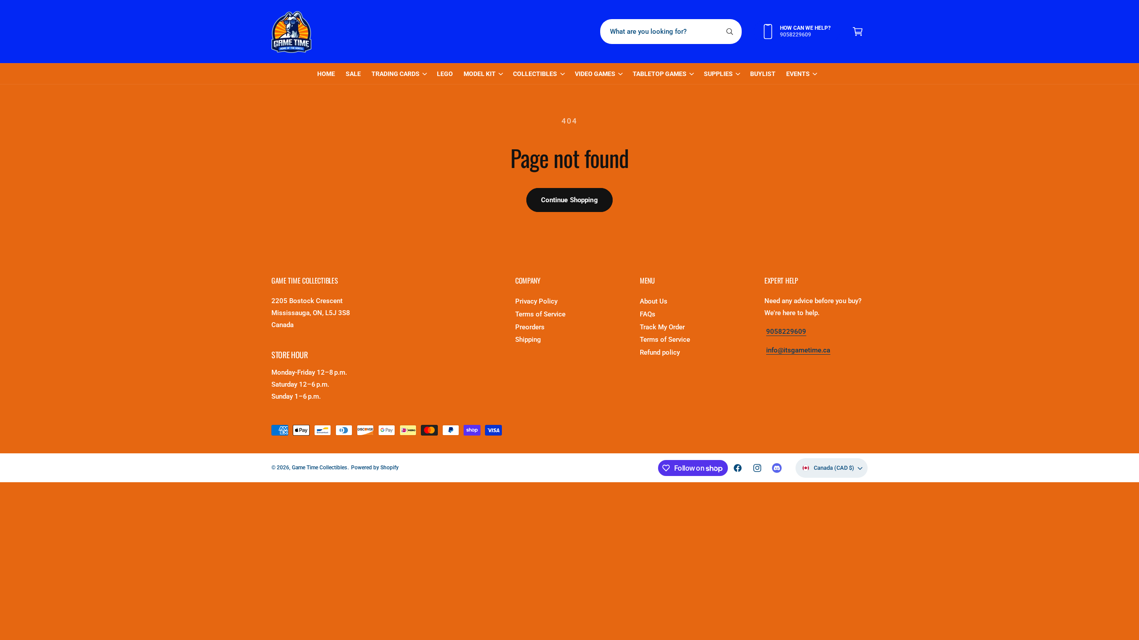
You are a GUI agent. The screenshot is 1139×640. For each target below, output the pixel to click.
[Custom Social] (777, 468)
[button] (857, 31)
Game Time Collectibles (319, 467)
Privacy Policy (536, 301)
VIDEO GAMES (595, 73)
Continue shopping (569, 200)
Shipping (528, 340)
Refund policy (660, 352)
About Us (653, 301)
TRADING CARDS (396, 73)
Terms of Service (540, 314)
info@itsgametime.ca (798, 350)
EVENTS (798, 73)
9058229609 (786, 332)
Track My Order (662, 327)
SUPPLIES (718, 73)
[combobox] (671, 31)
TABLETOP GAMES (660, 73)
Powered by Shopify (375, 467)
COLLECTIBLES (535, 73)
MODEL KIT (480, 73)
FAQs (647, 314)
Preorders (530, 327)
